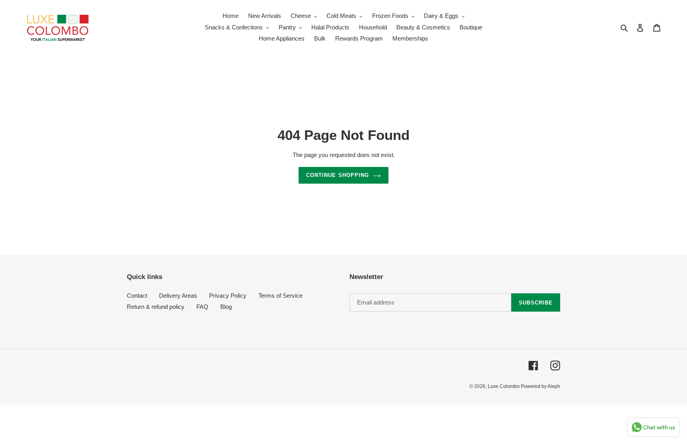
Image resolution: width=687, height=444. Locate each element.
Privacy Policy (227, 295)
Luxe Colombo (504, 386)
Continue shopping (337, 175)
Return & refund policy (155, 306)
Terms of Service (280, 295)
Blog (226, 306)
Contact (137, 295)
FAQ (202, 306)
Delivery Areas (178, 295)
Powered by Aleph (540, 386)
